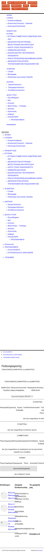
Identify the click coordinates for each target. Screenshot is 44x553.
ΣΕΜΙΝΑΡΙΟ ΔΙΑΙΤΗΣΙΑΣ (17, 50)
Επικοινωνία (11, 124)
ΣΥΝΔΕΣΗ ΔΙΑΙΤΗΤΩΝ (20, 9)
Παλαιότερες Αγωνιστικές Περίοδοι (20, 77)
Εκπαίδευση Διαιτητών (16, 90)
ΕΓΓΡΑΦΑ (10, 33)
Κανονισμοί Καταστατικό (16, 26)
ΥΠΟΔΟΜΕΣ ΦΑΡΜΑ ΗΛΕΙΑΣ (11, 357)
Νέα (9, 100)
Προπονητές (12, 111)
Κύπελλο (11, 103)
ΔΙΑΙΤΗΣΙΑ (10, 82)
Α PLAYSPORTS (14, 250)
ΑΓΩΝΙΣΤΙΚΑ (11, 69)
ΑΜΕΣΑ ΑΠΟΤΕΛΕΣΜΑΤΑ (17, 2)
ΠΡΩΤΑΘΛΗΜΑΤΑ (17, 120)
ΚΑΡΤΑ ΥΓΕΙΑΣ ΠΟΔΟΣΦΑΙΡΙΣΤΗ (20, 47)
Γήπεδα (10, 71)
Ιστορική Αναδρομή (14, 20)
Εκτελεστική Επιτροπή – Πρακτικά (20, 23)
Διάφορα (11, 114)
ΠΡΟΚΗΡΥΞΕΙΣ (12, 31)
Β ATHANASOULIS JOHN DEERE (20, 253)
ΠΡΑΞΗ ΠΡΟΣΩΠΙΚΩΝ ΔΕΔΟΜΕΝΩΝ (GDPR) (25, 58)
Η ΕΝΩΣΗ (10, 18)
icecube (40, 550)
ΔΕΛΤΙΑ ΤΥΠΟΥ (12, 95)
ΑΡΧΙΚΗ (9, 15)
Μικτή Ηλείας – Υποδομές (17, 106)
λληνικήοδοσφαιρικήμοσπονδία (13, 495)
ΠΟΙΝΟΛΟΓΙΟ (16, 5)
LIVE (4, 2)
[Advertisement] (22, 282)
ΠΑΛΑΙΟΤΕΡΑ (13, 117)
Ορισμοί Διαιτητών (14, 84)
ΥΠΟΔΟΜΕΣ (9, 257)
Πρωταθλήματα (13, 98)
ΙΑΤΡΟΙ (25, 5)
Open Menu (5, 132)
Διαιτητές (11, 109)
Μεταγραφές (12, 74)
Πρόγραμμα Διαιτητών (16, 87)
